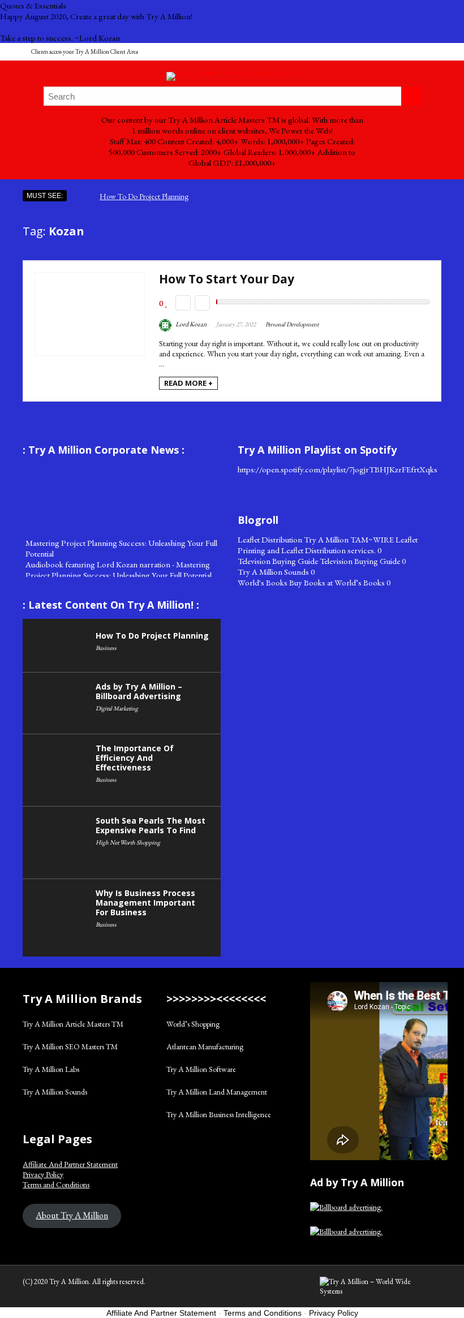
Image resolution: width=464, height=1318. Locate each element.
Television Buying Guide (278, 560)
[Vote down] (183, 303)
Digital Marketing (117, 708)
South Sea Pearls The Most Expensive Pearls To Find (150, 825)
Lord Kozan (190, 324)
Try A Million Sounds (273, 571)
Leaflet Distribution (270, 539)
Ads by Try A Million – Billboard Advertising (139, 691)
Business (106, 648)
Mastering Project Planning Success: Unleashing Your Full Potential (121, 543)
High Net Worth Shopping (128, 842)
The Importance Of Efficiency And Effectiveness (135, 758)
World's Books (262, 582)
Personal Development (292, 324)
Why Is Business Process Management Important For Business (145, 903)
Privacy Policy (43, 1174)
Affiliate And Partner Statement (70, 1164)
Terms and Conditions (56, 1184)
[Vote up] (202, 303)
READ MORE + (188, 383)
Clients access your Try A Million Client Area (84, 51)
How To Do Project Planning (144, 196)
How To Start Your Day (226, 279)
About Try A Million (72, 1215)
